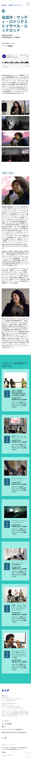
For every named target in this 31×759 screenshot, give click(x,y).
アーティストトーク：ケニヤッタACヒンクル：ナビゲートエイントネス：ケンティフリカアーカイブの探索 (19, 654)
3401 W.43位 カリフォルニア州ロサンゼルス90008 (11, 698)
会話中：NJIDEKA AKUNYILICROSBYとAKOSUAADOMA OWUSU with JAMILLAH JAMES (19, 392)
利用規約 (4, 752)
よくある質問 (7, 724)
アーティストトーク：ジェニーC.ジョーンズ (19, 521)
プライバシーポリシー (7, 755)
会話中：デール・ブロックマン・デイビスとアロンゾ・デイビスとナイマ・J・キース (19, 607)
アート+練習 (4, 68)
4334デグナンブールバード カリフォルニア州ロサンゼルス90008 (11, 705)
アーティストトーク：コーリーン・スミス (19, 479)
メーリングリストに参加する (12, 729)
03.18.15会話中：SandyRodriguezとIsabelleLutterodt (18, 68)
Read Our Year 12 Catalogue (14, 732)
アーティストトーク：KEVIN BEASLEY (18, 564)
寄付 (3, 726)
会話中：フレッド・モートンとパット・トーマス (19, 437)
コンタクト (6, 721)
